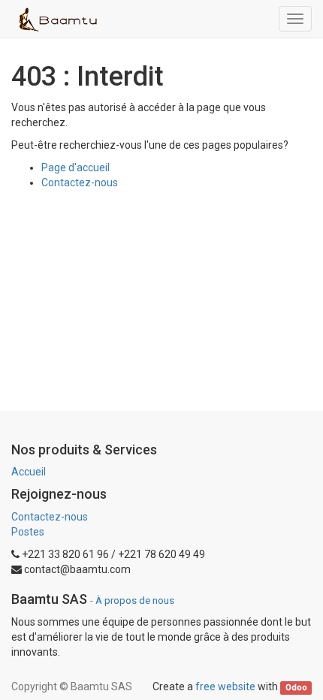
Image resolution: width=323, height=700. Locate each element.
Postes (27, 532)
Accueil (28, 472)
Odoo (296, 687)
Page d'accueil (75, 167)
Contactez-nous (79, 183)
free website (225, 686)
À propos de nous (134, 600)
